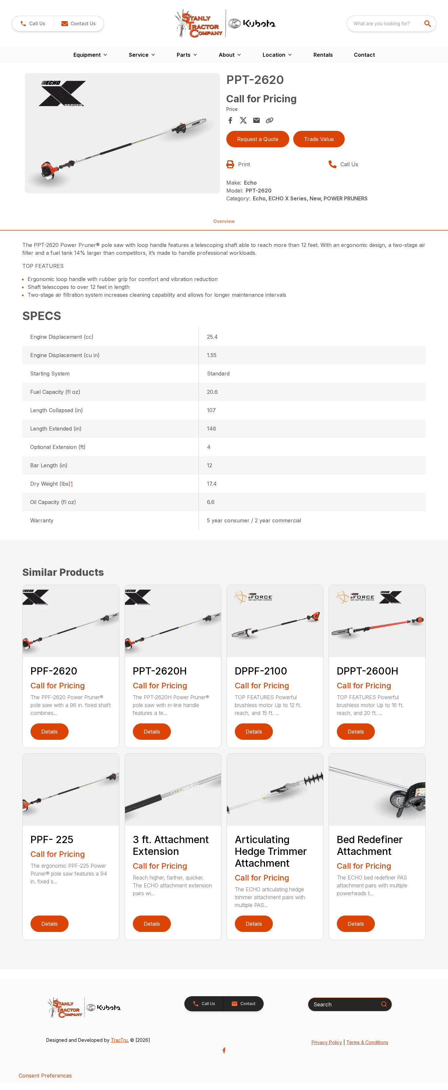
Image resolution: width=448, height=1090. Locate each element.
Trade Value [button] (319, 139)
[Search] (384, 1004)
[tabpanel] (122, 134)
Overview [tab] (224, 221)
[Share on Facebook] (230, 120)
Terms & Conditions (367, 1042)
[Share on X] (243, 120)
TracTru (119, 1040)
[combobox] (391, 23)
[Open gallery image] (122, 133)
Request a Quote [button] (257, 139)
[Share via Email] (256, 120)
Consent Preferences (45, 1075)
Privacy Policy (327, 1042)
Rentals (323, 54)
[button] (32, 24)
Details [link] (49, 731)
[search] (428, 23)
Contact (364, 54)
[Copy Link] (270, 120)
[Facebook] (224, 1050)
